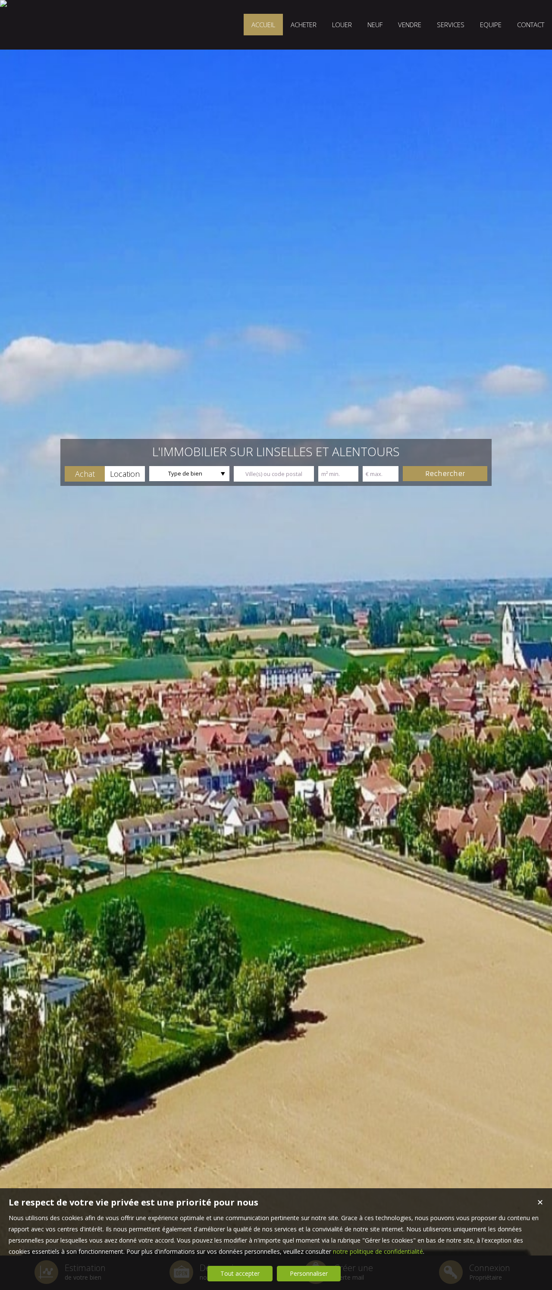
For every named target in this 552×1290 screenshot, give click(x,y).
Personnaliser (309, 1273)
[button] (85, 474)
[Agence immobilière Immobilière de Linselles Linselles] (3, 3)
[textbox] (274, 474)
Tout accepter (240, 1273)
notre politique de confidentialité (378, 1251)
